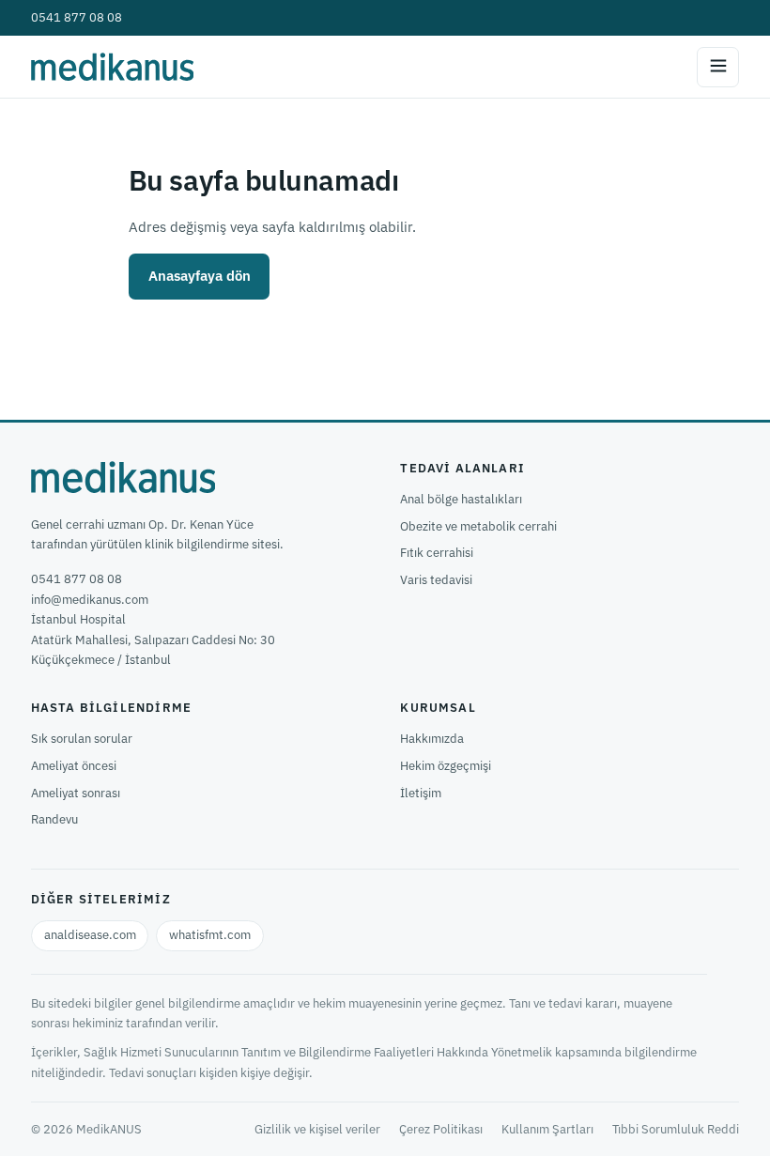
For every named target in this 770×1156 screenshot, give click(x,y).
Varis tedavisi (436, 580)
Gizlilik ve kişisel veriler (317, 1129)
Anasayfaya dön (199, 276)
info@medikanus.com (89, 600)
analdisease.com (90, 935)
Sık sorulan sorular (81, 739)
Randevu (54, 819)
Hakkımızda (432, 739)
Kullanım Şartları (547, 1129)
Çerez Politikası (441, 1129)
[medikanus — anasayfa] (112, 67)
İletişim (420, 793)
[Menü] (718, 67)
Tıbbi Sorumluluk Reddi (675, 1129)
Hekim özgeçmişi (445, 766)
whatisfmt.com (210, 935)
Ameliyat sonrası (75, 793)
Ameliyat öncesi (73, 766)
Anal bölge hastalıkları (461, 499)
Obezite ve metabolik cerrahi (478, 526)
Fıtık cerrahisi (436, 553)
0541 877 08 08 (76, 17)
